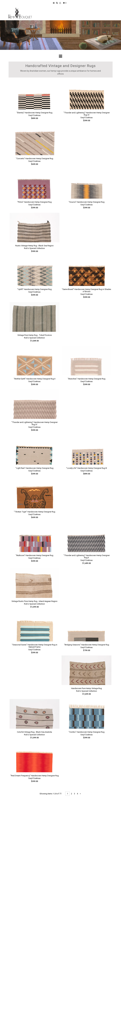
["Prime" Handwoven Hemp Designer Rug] (34, 184)
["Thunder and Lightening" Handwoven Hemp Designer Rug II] (86, 537)
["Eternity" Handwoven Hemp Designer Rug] (34, 94)
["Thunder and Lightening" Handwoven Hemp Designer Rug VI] (86, 94)
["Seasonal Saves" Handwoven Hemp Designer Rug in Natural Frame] (34, 626)
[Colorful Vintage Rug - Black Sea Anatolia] (34, 714)
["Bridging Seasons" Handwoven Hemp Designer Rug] (86, 626)
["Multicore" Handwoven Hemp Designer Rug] (34, 537)
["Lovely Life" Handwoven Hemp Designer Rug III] (86, 450)
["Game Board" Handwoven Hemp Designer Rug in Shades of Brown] (86, 271)
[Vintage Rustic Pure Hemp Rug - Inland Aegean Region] (34, 583)
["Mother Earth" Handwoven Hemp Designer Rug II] (34, 360)
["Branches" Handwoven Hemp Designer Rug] (86, 360)
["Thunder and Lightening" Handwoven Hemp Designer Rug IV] (34, 404)
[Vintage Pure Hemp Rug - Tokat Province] (34, 317)
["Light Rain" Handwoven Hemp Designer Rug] (34, 450)
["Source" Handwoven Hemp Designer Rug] (86, 184)
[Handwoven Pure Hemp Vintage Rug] (86, 670)
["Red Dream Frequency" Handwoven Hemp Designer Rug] (34, 757)
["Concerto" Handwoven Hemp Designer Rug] (34, 140)
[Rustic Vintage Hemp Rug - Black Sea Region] (34, 227)
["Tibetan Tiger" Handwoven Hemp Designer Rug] (34, 493)
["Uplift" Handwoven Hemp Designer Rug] (34, 271)
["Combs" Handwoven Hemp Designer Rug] (86, 714)
